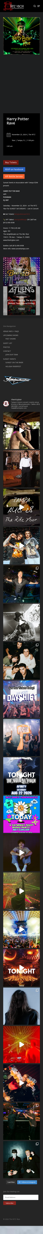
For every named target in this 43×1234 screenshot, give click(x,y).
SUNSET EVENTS (9, 359)
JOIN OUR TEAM (12, 354)
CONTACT (7, 351)
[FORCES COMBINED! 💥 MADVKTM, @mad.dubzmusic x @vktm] (21, 1159)
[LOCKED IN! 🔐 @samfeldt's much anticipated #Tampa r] (21, 584)
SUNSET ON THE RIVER (14, 362)
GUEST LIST (7, 343)
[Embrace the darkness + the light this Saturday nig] (21, 1044)
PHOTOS (6, 347)
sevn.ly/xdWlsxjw (20, 219)
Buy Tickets (11, 162)
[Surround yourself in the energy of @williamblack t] (21, 891)
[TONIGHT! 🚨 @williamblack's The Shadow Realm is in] (21, 775)
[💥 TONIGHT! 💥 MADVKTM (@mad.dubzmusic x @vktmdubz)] (21, 967)
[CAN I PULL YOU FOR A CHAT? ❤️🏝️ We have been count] (21, 737)
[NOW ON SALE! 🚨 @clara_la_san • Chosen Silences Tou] (21, 1006)
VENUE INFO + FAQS (11, 331)
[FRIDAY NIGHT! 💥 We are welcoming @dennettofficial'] (21, 507)
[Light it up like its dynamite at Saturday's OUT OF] (21, 1083)
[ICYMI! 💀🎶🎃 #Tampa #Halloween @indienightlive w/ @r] (21, 660)
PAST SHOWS (11, 339)
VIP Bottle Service (14, 176)
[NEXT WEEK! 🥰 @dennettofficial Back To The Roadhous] (21, 852)
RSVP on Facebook (14, 169)
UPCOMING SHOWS (10, 335)
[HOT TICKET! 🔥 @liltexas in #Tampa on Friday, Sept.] (21, 622)
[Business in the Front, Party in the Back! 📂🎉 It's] (21, 468)
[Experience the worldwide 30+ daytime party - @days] (21, 699)
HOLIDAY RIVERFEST (13, 366)
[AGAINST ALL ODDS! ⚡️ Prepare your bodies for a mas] (21, 545)
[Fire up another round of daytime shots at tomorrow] (21, 929)
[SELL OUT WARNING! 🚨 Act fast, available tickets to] (21, 1121)
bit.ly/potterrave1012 (22, 214)
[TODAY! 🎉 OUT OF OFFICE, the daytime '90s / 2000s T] (21, 814)
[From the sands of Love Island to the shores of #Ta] (21, 430)
